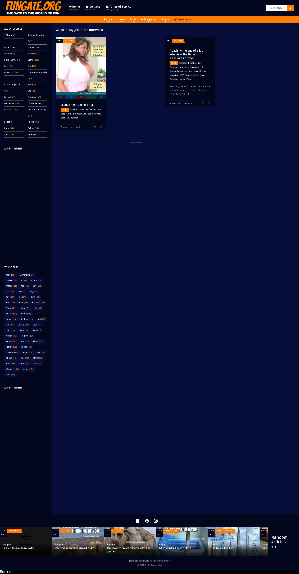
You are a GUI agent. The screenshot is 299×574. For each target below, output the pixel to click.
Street (38, 358)
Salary (203, 75)
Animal (31, 47)
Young (190, 79)
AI (24, 280)
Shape (11, 358)
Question (12, 352)
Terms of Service (118, 8)
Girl (38, 308)
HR (202, 67)
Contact (92, 8)
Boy (37, 286)
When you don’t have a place (42, 548)
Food (30, 66)
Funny (11, 308)
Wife (37, 363)
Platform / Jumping (37, 109)
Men (37, 330)
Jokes (122, 19)
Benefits (192, 63)
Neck (63, 118)
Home (74, 8)
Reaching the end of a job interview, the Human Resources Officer (186, 54)
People (11, 341)
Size (25, 358)
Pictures (109, 19)
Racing (7, 128)
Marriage (32, 97)
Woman (12, 369)
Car (10, 291)
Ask (25, 286)
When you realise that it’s (144, 548)
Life (29, 91)
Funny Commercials (37, 72)
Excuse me (91, 109)
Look (37, 325)
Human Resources (178, 71)
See (40, 352)
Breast (73, 109)
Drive (10, 297)
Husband (27, 319)
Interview (77, 114)
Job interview (94, 114)
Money (11, 336)
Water (24, 363)
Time (10, 363)
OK (68, 118)
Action (11, 275)
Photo (38, 341)
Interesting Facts (12, 84)
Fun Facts (8, 72)
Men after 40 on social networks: (252, 548)
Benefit (183, 63)
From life (38, 302)
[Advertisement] (26, 206)
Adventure (9, 47)
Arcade (7, 53)
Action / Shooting (36, 35)
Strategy (32, 134)
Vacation (174, 79)
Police (7, 122)
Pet (25, 341)
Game (25, 308)
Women (28, 369)
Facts (133, 19)
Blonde (31, 60)
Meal (24, 330)
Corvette (184, 67)
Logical (7, 97)
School (31, 128)
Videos (165, 19)
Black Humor (10, 60)
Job (41, 319)
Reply (196, 75)
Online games (149, 19)
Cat (21, 291)
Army (30, 53)
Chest (81, 109)
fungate (29, 545)
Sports (7, 134)
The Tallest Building (89, 548)
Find (35, 297)
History (11, 313)
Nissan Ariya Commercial (196, 548)
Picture (11, 347)
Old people (9, 103)
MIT (182, 75)
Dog (33, 291)
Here (63, 114)
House (11, 319)
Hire (69, 114)
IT (200, 71)
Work (10, 374)
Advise (11, 280)
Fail (23, 297)
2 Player (8, 35)
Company (174, 67)
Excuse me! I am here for (77, 105)
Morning (27, 336)
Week (182, 79)
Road (27, 352)
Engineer (195, 67)
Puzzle (31, 122)
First (10, 302)
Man (11, 330)
